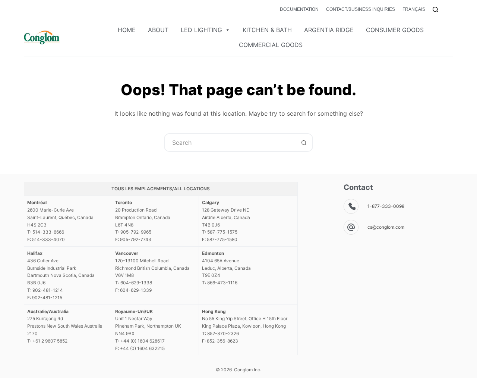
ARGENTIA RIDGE (329, 30)
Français (413, 9)
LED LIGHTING (201, 30)
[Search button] (303, 142)
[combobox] (230, 142)
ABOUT (158, 30)
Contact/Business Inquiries (360, 9)
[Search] (435, 9)
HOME (127, 30)
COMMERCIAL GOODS (271, 45)
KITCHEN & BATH (267, 30)
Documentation (299, 9)
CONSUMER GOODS (395, 30)
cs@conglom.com (385, 227)
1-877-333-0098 (385, 206)
